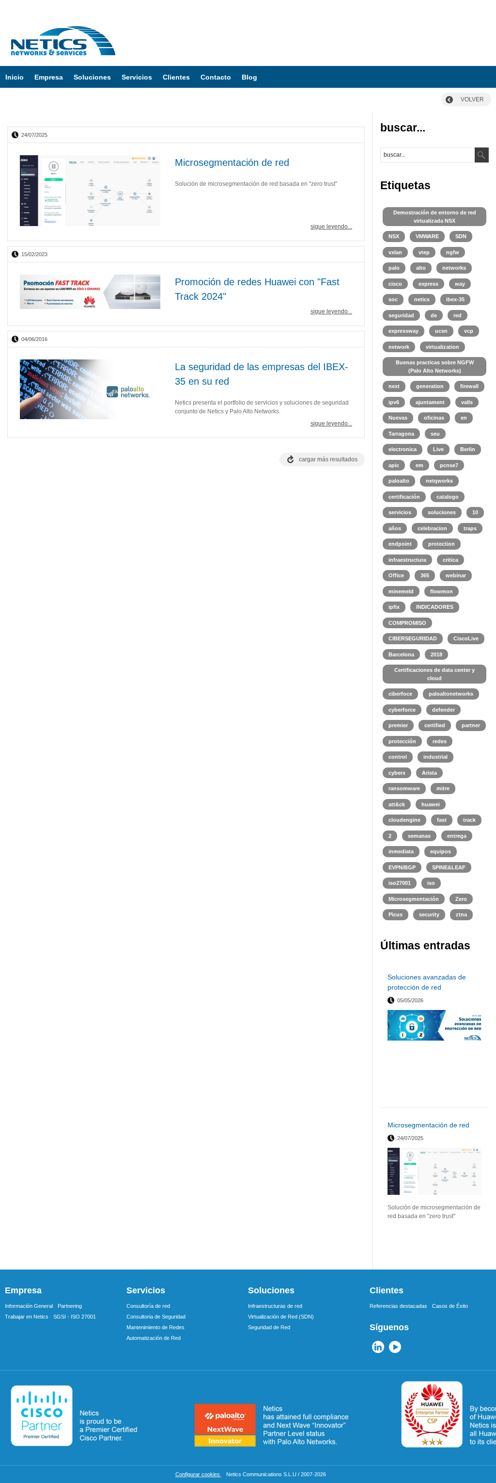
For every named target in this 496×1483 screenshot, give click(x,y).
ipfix (394, 607)
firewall (469, 386)
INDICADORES (434, 607)
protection (441, 544)
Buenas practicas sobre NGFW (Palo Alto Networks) (435, 366)
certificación (404, 497)
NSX (393, 236)
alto (421, 268)
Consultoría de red (148, 1306)
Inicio (14, 77)
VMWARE (427, 236)
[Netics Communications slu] (63, 58)
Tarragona (401, 434)
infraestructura (407, 560)
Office (396, 575)
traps (470, 528)
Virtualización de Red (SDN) (281, 1317)
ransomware (404, 788)
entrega (456, 836)
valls (467, 402)
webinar (456, 575)
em (419, 465)
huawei (430, 804)
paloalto (398, 481)
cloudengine (404, 820)
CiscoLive (466, 638)
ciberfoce (400, 694)
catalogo (447, 497)
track (469, 820)
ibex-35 (455, 299)
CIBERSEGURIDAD (412, 638)
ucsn (441, 331)
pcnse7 (449, 465)
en (464, 418)
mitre (443, 788)
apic (393, 465)
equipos (440, 851)
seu (435, 434)
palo (394, 268)
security (429, 914)
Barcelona (401, 654)
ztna (461, 914)
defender (443, 710)
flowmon (441, 591)
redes (440, 741)
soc (393, 299)
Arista (429, 773)
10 (475, 512)
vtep (424, 252)
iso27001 (399, 883)
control (397, 757)
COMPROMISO (407, 623)
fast (442, 820)
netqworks (439, 481)
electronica (402, 449)
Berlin (467, 449)
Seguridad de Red (269, 1327)
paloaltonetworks (451, 694)
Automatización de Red (153, 1338)
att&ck (396, 804)
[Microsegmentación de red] (90, 191)
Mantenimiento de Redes (155, 1327)
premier (398, 725)
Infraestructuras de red (275, 1306)
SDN (460, 236)
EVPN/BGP (402, 867)
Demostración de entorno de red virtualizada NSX (434, 217)
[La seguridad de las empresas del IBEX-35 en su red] (90, 390)
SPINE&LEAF (448, 867)
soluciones (442, 512)
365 (424, 575)
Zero (461, 899)
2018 (436, 654)
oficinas (434, 418)
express (428, 284)
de (434, 315)
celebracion (432, 528)
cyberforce (402, 710)
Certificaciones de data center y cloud (434, 674)
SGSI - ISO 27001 (74, 1317)
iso (431, 883)
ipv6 (393, 402)
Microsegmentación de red (232, 162)
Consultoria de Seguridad (156, 1317)
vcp (468, 331)
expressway (403, 331)
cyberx (396, 773)
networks (454, 268)
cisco (395, 284)
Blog (249, 77)
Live (438, 449)
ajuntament (430, 402)
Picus (395, 914)
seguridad (401, 315)
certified (434, 725)
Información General (29, 1306)
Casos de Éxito (450, 1306)
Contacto (216, 77)
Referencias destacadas (398, 1306)
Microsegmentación (413, 899)
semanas (419, 836)
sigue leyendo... (331, 226)
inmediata (401, 851)
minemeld (401, 591)
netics (422, 299)
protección (402, 741)
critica (450, 560)
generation (430, 386)
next (394, 386)
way (460, 284)
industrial (435, 757)
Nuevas (397, 418)
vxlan (395, 252)
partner (471, 725)
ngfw (452, 252)
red (457, 315)
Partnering (70, 1306)
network (398, 347)
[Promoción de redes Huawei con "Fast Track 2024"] (90, 293)
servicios (399, 512)
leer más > (469, 1096)
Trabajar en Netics (26, 1317)
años (394, 528)
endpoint (400, 544)
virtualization (442, 347)
